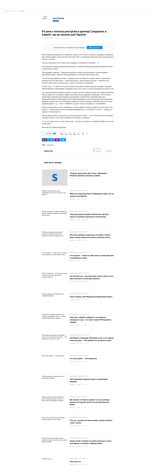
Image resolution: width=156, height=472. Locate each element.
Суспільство (50, 145)
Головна (7, 11)
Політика (72, 199)
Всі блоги (13, 11)
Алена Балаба (21, 11)
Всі (86, 133)
